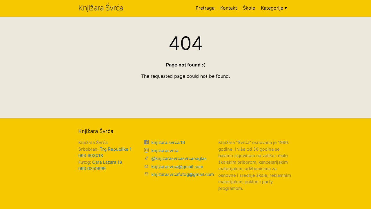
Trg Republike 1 (116, 149)
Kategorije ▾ (274, 8)
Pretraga (205, 8)
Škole (249, 8)
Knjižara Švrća (100, 7)
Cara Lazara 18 (107, 162)
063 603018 (90, 155)
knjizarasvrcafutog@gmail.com (182, 174)
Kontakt (228, 8)
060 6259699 (92, 168)
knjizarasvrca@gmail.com (176, 166)
